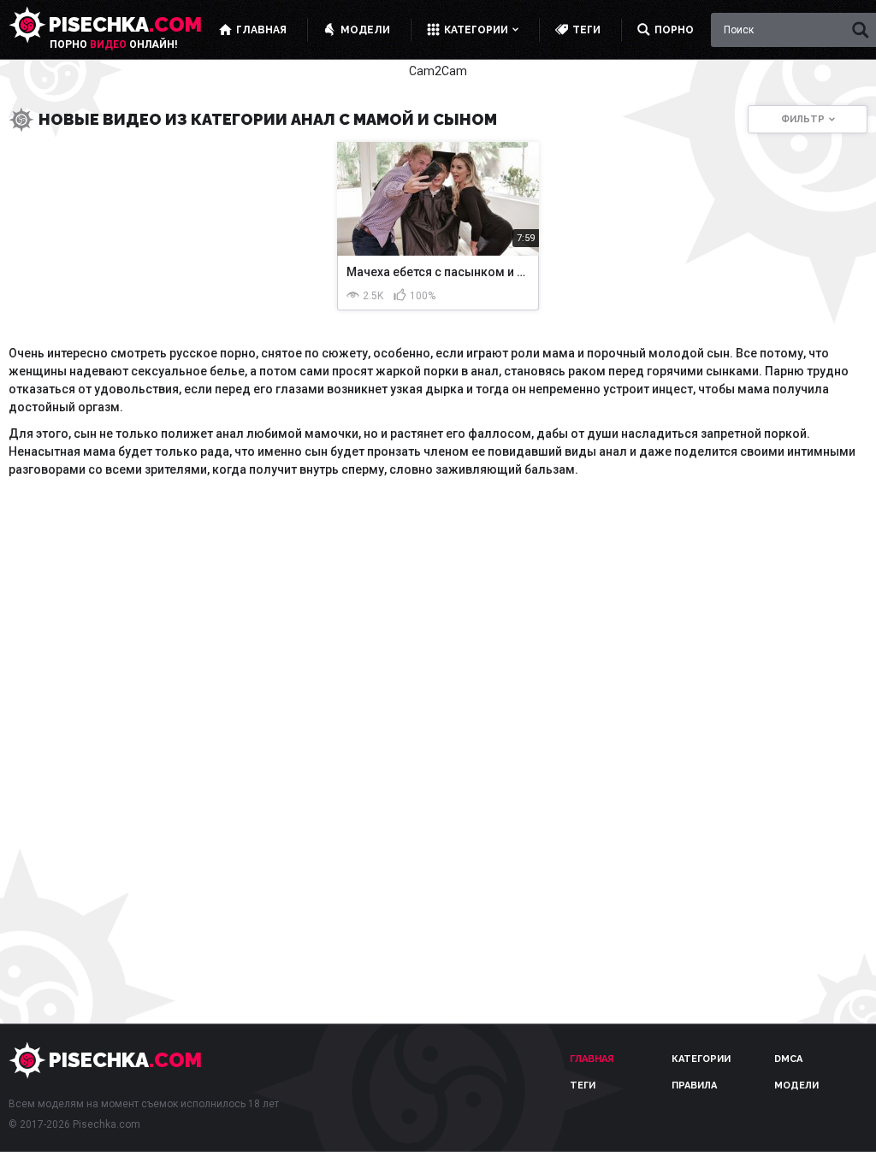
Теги (582, 1085)
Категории (701, 1059)
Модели (796, 1085)
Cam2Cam (438, 71)
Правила (694, 1085)
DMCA (788, 1059)
